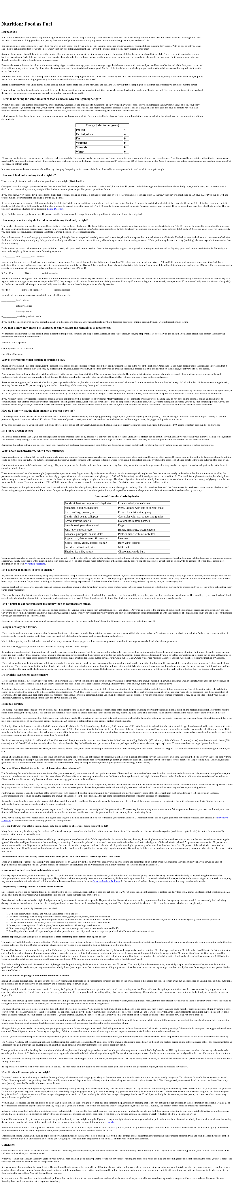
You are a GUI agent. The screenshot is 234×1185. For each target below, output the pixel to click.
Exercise (111, 1122)
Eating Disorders (55, 208)
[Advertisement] (68, 9)
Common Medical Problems (106, 881)
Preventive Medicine (34, 563)
